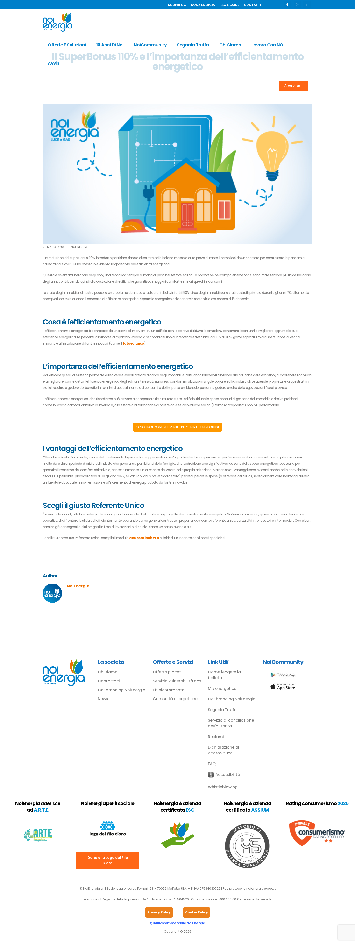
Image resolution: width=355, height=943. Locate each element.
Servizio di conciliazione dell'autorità (231, 723)
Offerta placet (167, 672)
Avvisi (54, 63)
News (103, 699)
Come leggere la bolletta (224, 675)
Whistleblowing (223, 787)
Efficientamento (169, 690)
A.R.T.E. (41, 810)
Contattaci (109, 681)
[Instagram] (297, 4)
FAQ (212, 764)
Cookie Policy (196, 912)
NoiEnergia (79, 247)
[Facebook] (287, 4)
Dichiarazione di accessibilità (223, 750)
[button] (224, 775)
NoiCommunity (150, 45)
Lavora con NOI (267, 45)
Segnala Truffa (193, 45)
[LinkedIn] (306, 4)
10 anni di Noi (110, 45)
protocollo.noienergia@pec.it (252, 889)
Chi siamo (230, 45)
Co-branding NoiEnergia (121, 690)
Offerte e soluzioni (67, 45)
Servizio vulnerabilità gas (177, 681)
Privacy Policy (159, 912)
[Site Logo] (57, 22)
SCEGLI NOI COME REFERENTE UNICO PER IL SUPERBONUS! (177, 427)
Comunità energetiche (175, 699)
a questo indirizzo (144, 537)
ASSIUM (260, 810)
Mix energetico (222, 688)
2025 (342, 803)
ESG (190, 810)
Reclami (216, 736)
